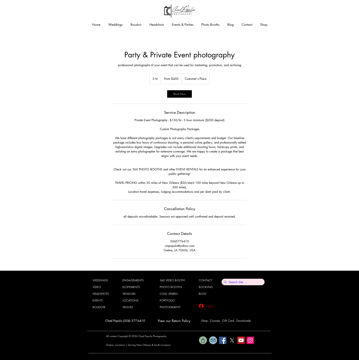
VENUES (127, 307)
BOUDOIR (99, 307)
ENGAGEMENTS (133, 280)
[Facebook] (222, 340)
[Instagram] (250, 340)
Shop (204, 321)
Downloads (243, 321)
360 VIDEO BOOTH (172, 280)
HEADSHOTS (101, 293)
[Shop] (203, 340)
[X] (232, 340)
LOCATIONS (130, 300)
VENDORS (129, 293)
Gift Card (228, 321)
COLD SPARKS (169, 293)
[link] (179, 94)
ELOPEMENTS (131, 287)
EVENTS (98, 300)
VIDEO (97, 287)
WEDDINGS (100, 280)
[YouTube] (241, 340)
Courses (215, 321)
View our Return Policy (174, 320)
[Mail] (213, 340)
